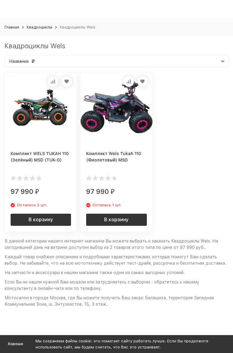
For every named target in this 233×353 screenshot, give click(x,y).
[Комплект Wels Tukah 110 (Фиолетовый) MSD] (116, 108)
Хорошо (15, 343)
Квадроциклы (39, 27)
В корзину (41, 219)
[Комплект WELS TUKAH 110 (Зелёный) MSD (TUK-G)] (41, 108)
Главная (12, 27)
